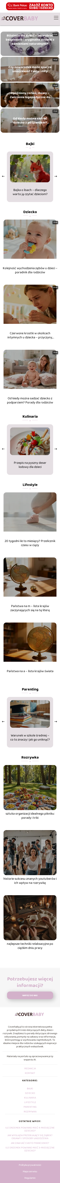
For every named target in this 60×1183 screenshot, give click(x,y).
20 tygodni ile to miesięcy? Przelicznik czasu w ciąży (30, 543)
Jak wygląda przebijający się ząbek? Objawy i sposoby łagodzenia (29, 1136)
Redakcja (30, 1069)
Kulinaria (30, 417)
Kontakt (30, 1073)
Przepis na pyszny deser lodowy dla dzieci (30, 465)
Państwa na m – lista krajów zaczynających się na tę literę (30, 608)
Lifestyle (30, 485)
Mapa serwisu (30, 1172)
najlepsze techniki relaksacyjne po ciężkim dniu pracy (30, 946)
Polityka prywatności (30, 1165)
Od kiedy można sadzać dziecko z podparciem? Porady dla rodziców (30, 120)
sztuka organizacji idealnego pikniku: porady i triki (30, 816)
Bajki (30, 144)
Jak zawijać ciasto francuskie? (30, 1143)
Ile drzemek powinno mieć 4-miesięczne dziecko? (30, 1129)
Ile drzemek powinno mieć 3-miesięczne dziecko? (30, 1149)
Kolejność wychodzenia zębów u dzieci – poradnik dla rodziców (30, 270)
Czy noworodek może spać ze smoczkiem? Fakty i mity (30, 69)
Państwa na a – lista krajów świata (30, 671)
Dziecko (30, 212)
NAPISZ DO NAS (30, 995)
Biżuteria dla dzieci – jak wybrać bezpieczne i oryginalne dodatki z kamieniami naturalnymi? (30, 39)
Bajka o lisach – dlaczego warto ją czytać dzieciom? (30, 192)
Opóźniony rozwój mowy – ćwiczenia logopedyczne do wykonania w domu (30, 95)
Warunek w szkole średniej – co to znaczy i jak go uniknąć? (30, 737)
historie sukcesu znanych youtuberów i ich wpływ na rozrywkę (30, 881)
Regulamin (30, 1178)
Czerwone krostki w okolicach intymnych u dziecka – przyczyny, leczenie (30, 335)
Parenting (30, 689)
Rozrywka (30, 757)
